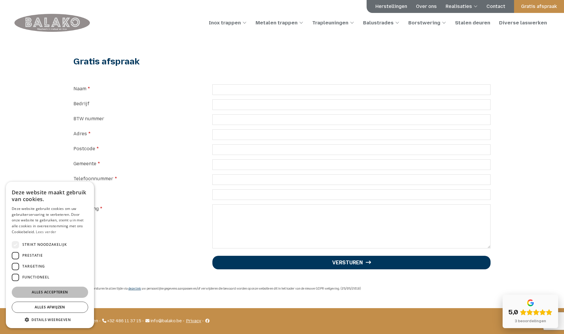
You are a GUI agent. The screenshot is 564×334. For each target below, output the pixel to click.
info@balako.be (166, 320)
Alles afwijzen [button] (50, 307)
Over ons (426, 6)
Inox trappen (225, 23)
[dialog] (50, 255)
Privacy (193, 320)
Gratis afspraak (539, 6)
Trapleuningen (330, 23)
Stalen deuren (472, 23)
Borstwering (424, 23)
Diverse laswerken (523, 23)
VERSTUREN (347, 262)
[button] (50, 319)
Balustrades (378, 23)
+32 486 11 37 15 (123, 320)
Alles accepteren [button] (50, 292)
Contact (495, 6)
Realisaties (459, 6)
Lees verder (46, 231)
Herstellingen (391, 6)
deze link (134, 288)
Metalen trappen (277, 23)
